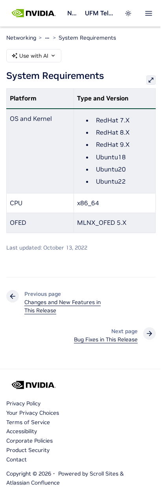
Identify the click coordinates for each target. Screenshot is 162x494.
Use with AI (33, 55)
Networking (73, 13)
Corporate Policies (29, 440)
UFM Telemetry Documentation (100, 13)
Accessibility (21, 431)
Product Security (28, 450)
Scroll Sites (104, 473)
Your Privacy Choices (32, 412)
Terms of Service (28, 422)
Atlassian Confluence (33, 482)
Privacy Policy (23, 403)
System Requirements (87, 37)
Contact (16, 459)
